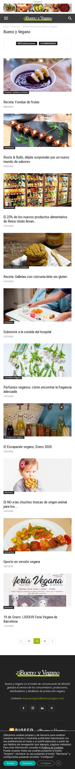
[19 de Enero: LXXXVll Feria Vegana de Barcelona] (37, 590)
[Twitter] (51, 708)
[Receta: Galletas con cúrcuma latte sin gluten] (37, 249)
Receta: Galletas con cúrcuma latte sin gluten (35, 277)
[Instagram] (32, 708)
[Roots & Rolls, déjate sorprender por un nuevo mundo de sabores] (37, 130)
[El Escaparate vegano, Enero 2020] (37, 420)
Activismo (9, 322)
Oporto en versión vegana (21, 562)
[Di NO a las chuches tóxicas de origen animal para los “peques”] (37, 475)
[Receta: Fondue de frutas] (37, 75)
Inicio (6, 26)
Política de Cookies (52, 747)
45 (45, 641)
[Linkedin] (42, 708)
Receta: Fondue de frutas (21, 102)
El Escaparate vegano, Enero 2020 (27, 447)
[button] (6, 18)
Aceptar (10, 763)
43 (29, 641)
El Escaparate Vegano (14, 437)
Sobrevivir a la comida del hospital (27, 332)
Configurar (46, 763)
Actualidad (9, 147)
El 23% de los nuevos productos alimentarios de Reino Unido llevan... (35, 219)
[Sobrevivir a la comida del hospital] (37, 305)
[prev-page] (21, 641)
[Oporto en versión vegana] (37, 534)
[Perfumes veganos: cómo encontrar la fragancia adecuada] (37, 360)
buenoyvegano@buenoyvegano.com (43, 698)
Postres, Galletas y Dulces (16, 92)
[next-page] (52, 641)
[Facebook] (23, 708)
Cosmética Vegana (13, 377)
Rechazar (27, 763)
